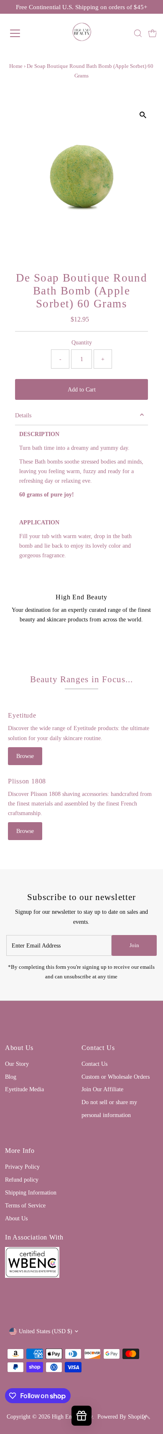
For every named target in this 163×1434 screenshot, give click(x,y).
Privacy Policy (22, 1166)
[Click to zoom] (142, 115)
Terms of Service (25, 1205)
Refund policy (21, 1179)
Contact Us (94, 1063)
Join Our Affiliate (102, 1089)
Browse (25, 756)
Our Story (17, 1063)
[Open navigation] (22, 33)
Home (16, 66)
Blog (10, 1076)
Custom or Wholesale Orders (116, 1076)
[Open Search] (138, 33)
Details (23, 415)
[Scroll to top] (146, 1417)
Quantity (81, 342)
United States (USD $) (45, 1331)
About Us (16, 1218)
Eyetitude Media (24, 1089)
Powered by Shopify (122, 1416)
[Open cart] (152, 33)
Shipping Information (30, 1192)
